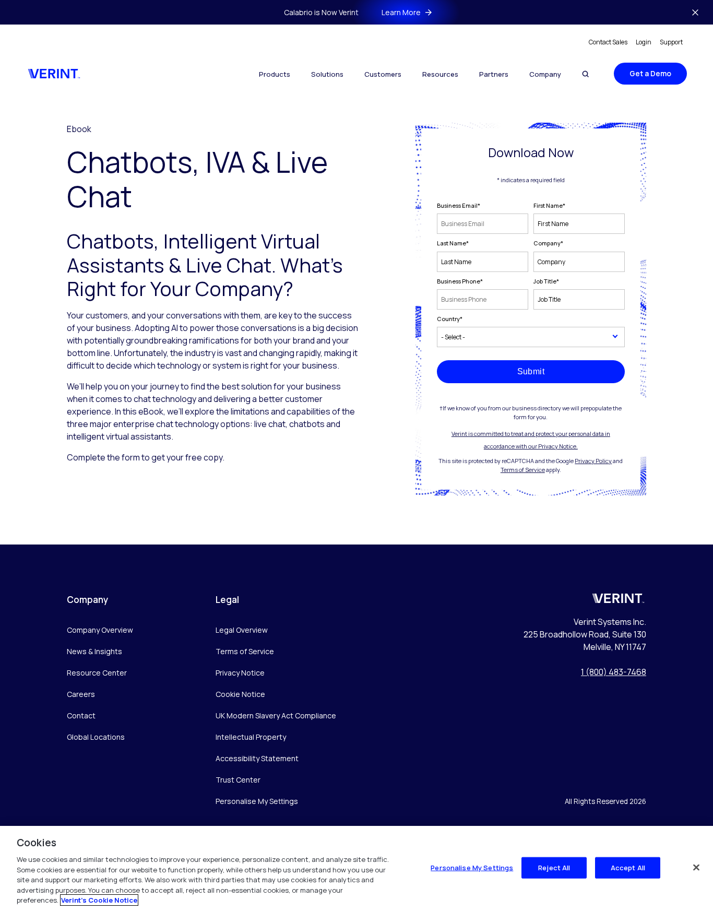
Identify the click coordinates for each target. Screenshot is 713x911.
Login (643, 42)
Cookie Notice (240, 694)
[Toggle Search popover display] (585, 73)
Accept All (628, 867)
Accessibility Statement (257, 758)
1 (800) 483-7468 (613, 672)
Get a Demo (650, 73)
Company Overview (100, 630)
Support (671, 42)
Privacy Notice (240, 673)
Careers (81, 694)
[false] (696, 867)
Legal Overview (242, 630)
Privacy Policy (593, 461)
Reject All (554, 867)
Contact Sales (608, 42)
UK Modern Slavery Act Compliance (276, 715)
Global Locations (96, 737)
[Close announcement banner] (695, 12)
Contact (81, 715)
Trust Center (238, 780)
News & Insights (94, 651)
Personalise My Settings (257, 801)
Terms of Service (523, 470)
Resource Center (97, 673)
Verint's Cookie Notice (99, 900)
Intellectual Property (251, 737)
